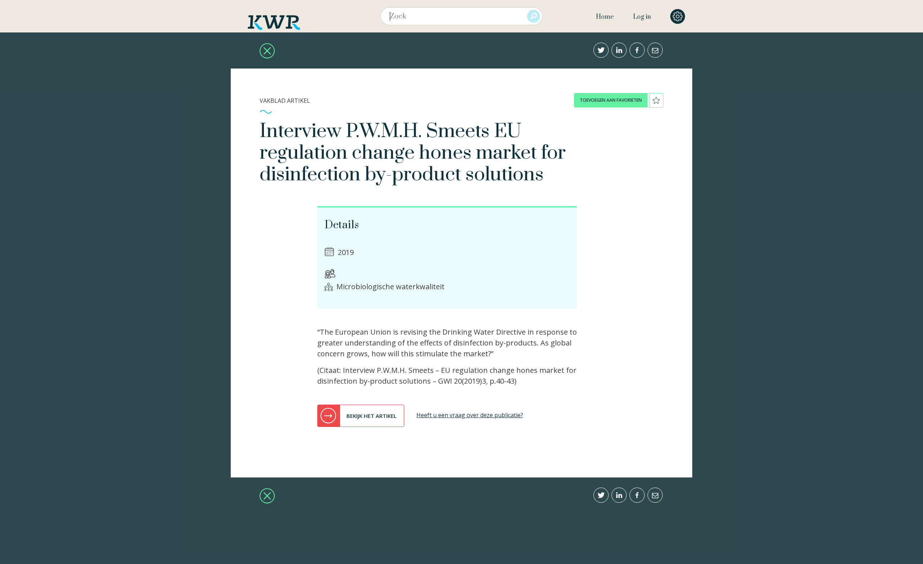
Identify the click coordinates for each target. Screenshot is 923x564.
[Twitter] (601, 50)
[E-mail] (655, 50)
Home (605, 17)
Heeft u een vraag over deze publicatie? (469, 415)
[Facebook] (637, 50)
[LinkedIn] (619, 50)
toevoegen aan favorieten (611, 100)
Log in (642, 17)
